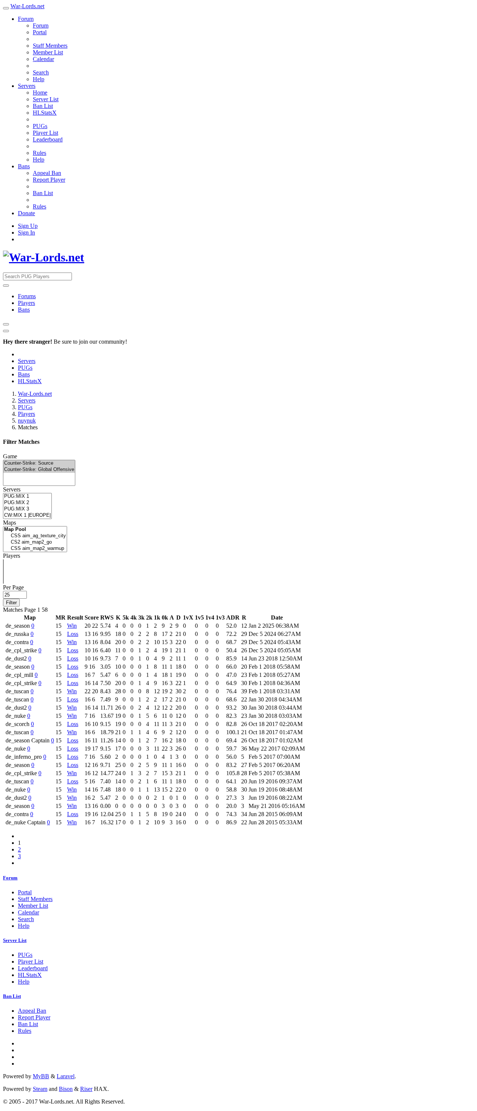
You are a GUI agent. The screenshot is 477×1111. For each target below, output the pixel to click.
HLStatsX (45, 112)
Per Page (13, 587)
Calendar (43, 59)
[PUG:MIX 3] (27, 509)
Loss (72, 634)
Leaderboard (48, 139)
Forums (27, 296)
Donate (26, 213)
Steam (40, 1089)
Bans (24, 166)
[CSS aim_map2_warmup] (35, 548)
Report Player (49, 179)
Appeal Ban (47, 173)
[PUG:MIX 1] (27, 496)
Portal (40, 32)
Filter (11, 602)
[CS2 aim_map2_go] (35, 542)
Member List (48, 52)
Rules (39, 153)
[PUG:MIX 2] (27, 503)
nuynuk (27, 420)
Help (38, 79)
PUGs (40, 126)
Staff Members (50, 45)
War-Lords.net (27, 6)
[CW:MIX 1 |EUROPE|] (27, 515)
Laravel (66, 1076)
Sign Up (28, 226)
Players (26, 303)
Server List (46, 99)
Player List (45, 133)
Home (40, 92)
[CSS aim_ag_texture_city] (35, 536)
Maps (9, 522)
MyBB (41, 1076)
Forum (26, 19)
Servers (26, 86)
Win (72, 626)
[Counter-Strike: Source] (39, 463)
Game (10, 456)
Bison (66, 1089)
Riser (86, 1089)
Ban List (43, 106)
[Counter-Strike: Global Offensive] (39, 470)
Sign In (26, 232)
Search (41, 72)
